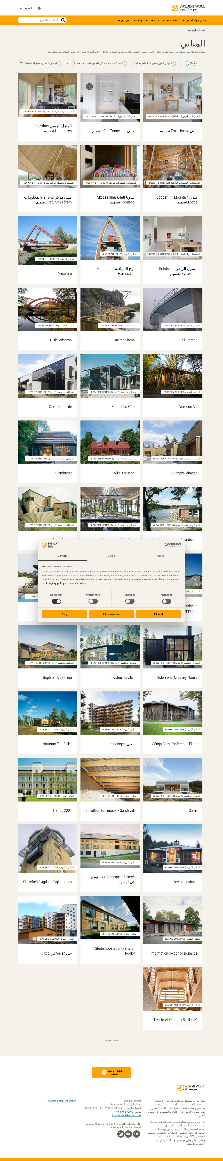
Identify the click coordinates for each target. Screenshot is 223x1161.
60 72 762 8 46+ (123, 1111)
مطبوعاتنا (141, 20)
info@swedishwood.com (126, 1115)
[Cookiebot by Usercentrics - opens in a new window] (167, 545)
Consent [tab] (62, 555)
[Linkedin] (136, 1134)
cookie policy (78, 583)
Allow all (158, 614)
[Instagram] (121, 1134)
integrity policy (55, 583)
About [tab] (160, 555)
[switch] (93, 601)
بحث (63, 20)
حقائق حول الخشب (195, 20)
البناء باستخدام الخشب (165, 20)
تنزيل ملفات (111, 1039)
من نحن (124, 20)
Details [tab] (112, 555)
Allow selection (111, 614)
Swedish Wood (188, 8)
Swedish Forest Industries (61, 1100)
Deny (65, 614)
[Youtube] (128, 1134)
